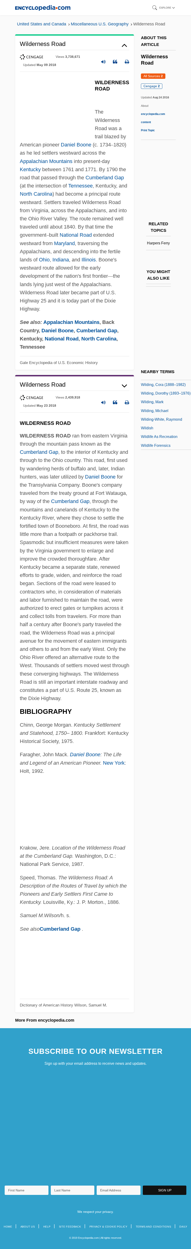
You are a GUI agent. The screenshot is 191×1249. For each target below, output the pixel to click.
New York (114, 763)
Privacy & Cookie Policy (108, 1226)
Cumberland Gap (104, 177)
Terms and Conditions (153, 1226)
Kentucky (30, 169)
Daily (183, 1226)
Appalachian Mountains (46, 161)
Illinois (89, 260)
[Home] (42, 7)
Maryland (64, 243)
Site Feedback (70, 1226)
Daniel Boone (76, 145)
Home (8, 1226)
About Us (27, 1226)
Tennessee (80, 186)
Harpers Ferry (158, 243)
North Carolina (36, 194)
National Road (76, 235)
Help (47, 1226)
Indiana (60, 260)
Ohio (44, 260)
